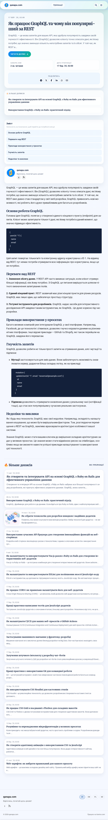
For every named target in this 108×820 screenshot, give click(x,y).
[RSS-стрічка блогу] (24, 177)
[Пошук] (96, 5)
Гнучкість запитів (16, 152)
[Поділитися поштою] (67, 80)
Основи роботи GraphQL (19, 133)
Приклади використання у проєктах (25, 146)
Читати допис (18, 54)
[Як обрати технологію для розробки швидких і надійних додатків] (12, 518)
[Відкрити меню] (101, 5)
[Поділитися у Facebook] (51, 80)
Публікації (58, 5)
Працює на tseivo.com (96, 814)
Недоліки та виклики (18, 159)
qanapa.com (23, 170)
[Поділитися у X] (46, 80)
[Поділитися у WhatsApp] (62, 80)
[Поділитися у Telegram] (41, 80)
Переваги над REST (17, 139)
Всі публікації (96, 465)
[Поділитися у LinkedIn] (57, 80)
